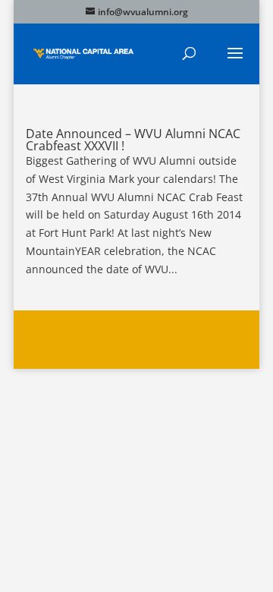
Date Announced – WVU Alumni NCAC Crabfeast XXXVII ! (133, 139)
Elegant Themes (134, 330)
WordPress (136, 348)
